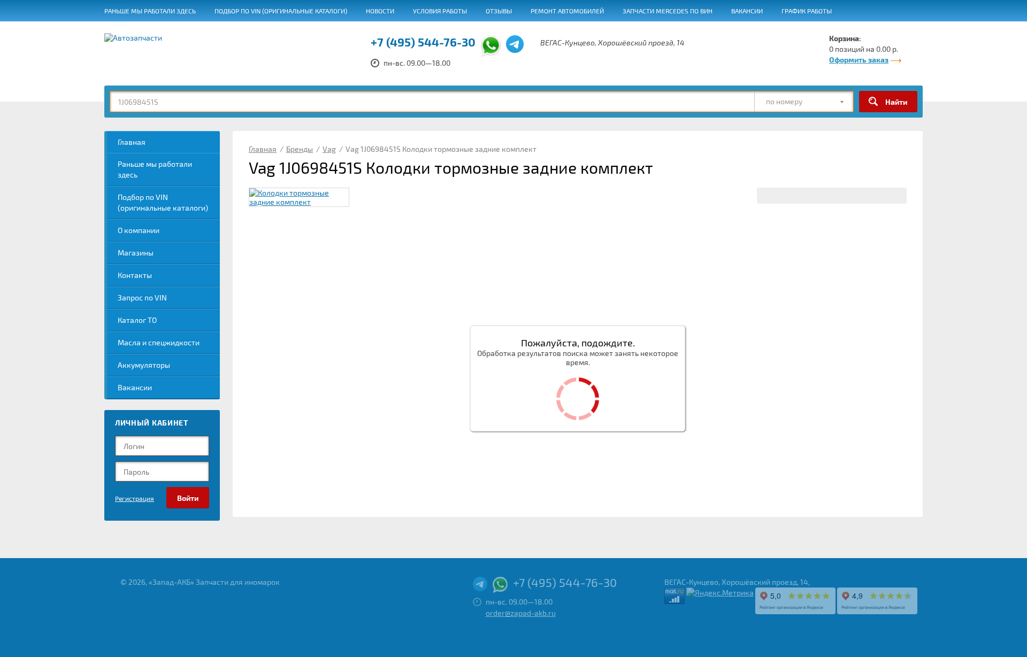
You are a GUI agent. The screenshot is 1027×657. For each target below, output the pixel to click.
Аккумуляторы (144, 364)
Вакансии (747, 10)
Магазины (136, 252)
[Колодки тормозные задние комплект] (299, 197)
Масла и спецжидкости (159, 342)
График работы (806, 10)
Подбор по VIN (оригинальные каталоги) (280, 10)
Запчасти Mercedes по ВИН (667, 10)
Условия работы (440, 10)
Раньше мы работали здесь (150, 10)
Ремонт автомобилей (567, 10)
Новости (380, 10)
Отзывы (499, 10)
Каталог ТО (137, 319)
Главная (131, 141)
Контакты (135, 275)
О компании (138, 230)
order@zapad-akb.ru (521, 612)
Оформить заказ (858, 59)
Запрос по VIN (142, 297)
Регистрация (134, 498)
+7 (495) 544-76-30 (423, 42)
